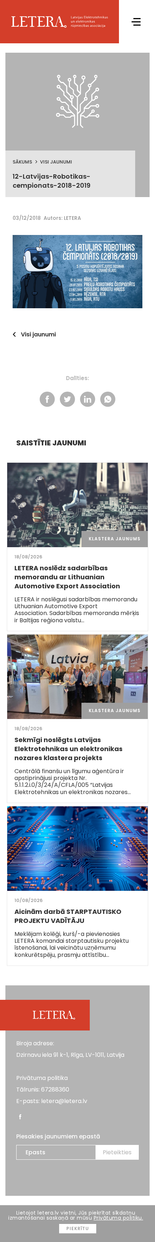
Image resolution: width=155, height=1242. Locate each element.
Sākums (22, 162)
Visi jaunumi (56, 162)
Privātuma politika (42, 1078)
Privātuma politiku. (118, 1217)
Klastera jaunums (115, 539)
